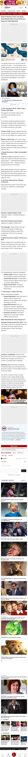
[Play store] (25, 7)
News (14, 452)
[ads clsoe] (27, 749)
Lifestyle (10, 455)
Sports (18, 11)
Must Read (6, 733)
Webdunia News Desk (10, 59)
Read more (7, 400)
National (9, 13)
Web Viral (3, 13)
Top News (3, 11)
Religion (24, 11)
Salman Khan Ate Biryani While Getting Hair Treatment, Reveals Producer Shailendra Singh (5, 743)
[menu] (2, 7)
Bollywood (20, 452)
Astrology (4, 455)
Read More (18, 439)
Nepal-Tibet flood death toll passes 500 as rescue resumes (5, 729)
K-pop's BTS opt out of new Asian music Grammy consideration (15, 743)
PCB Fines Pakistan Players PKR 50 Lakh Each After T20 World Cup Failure (13, 449)
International (11, 11)
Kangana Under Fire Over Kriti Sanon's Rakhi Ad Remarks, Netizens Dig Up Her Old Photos (15, 729)
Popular (20, 13)
